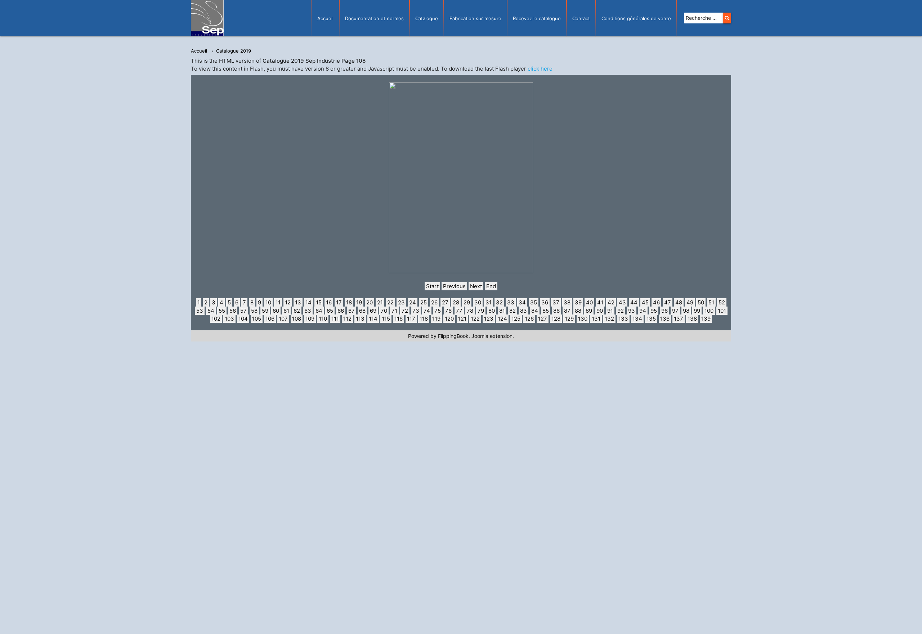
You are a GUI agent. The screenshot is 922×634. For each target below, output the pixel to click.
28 (456, 302)
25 (423, 302)
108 (296, 318)
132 (609, 318)
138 (692, 318)
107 (283, 318)
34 (522, 302)
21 (380, 302)
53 (199, 310)
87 (567, 310)
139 (706, 318)
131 (596, 318)
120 (449, 318)
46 (656, 302)
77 (459, 310)
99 (697, 310)
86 (556, 310)
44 (633, 302)
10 (268, 302)
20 (369, 302)
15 (319, 302)
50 (701, 302)
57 (243, 310)
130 (582, 318)
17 (339, 302)
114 (373, 318)
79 (481, 310)
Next (476, 286)
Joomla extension (492, 336)
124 (502, 318)
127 (542, 318)
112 (347, 318)
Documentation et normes (374, 18)
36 (544, 302)
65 (330, 310)
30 (477, 302)
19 (359, 302)
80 (491, 310)
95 (653, 310)
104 (243, 318)
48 (678, 302)
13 (298, 302)
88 (578, 310)
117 (411, 318)
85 (545, 310)
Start (432, 286)
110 (323, 318)
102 (215, 318)
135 (651, 318)
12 (288, 302)
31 (488, 302)
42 (611, 302)
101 (722, 310)
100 (708, 310)
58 (254, 310)
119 (436, 318)
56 (232, 310)
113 (360, 318)
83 (523, 310)
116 (398, 318)
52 (722, 302)
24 (412, 302)
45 (645, 302)
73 (415, 310)
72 (405, 310)
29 (467, 302)
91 (610, 310)
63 (307, 310)
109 (309, 318)
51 (711, 302)
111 (335, 318)
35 (533, 302)
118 (424, 318)
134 (637, 318)
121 (462, 318)
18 (349, 302)
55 (222, 310)
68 (362, 310)
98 (686, 310)
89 (589, 310)
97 (675, 310)
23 (401, 302)
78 (470, 310)
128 (555, 318)
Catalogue (426, 18)
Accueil (325, 18)
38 (567, 302)
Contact (581, 18)
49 (689, 302)
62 (297, 310)
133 (623, 318)
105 (256, 318)
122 (475, 318)
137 (678, 318)
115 (386, 318)
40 (589, 302)
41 (600, 302)
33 (510, 302)
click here (540, 68)
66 (340, 310)
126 (529, 318)
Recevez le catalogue (537, 18)
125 (515, 318)
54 (210, 310)
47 (667, 302)
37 (555, 302)
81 (502, 310)
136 (665, 318)
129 (569, 318)
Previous (454, 286)
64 (318, 310)
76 (448, 310)
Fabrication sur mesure (475, 18)
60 (276, 310)
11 (278, 302)
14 (308, 302)
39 (578, 302)
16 (329, 302)
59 (265, 310)
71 (394, 310)
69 (373, 310)
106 (269, 318)
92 (620, 310)
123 (488, 318)
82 (512, 310)
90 (599, 310)
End (491, 286)
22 (390, 302)
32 (499, 302)
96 (664, 310)
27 (445, 302)
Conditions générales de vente (636, 18)
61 (286, 310)
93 (631, 310)
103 (229, 318)
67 (351, 310)
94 (642, 310)
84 (534, 310)
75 (437, 310)
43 (622, 302)
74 (427, 310)
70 (384, 310)
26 (434, 302)
